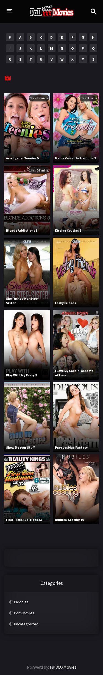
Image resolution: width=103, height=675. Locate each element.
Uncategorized (26, 624)
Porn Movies (24, 612)
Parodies (21, 601)
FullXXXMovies (63, 667)
